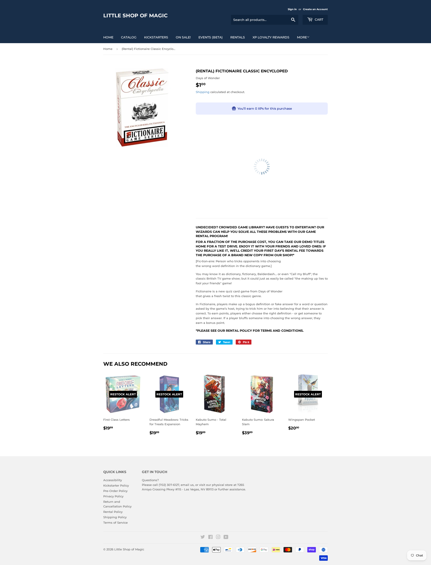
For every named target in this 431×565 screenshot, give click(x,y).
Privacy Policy (113, 496)
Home (108, 37)
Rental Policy (113, 512)
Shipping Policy (115, 517)
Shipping (202, 92)
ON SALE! (183, 37)
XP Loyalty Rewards (271, 37)
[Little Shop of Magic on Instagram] (218, 537)
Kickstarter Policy (116, 485)
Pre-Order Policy (115, 491)
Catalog (128, 37)
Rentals (237, 37)
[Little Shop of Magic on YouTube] (226, 537)
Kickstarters (156, 37)
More (302, 37)
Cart (318, 20)
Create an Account (315, 9)
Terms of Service (115, 522)
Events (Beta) (210, 37)
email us (187, 485)
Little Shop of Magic (135, 15)
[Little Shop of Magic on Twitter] (202, 537)
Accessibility (112, 480)
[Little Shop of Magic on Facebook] (210, 537)
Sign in (292, 9)
